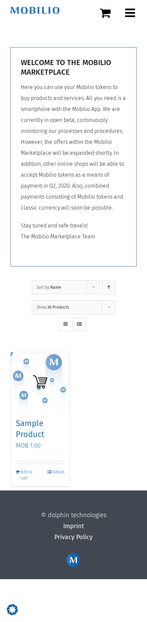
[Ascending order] (109, 287)
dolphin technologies (77, 515)
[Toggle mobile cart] (109, 12)
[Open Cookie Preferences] (12, 613)
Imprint (73, 526)
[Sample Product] (40, 381)
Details (58, 472)
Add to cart (26, 475)
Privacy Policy (73, 537)
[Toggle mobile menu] (131, 12)
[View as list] (79, 324)
